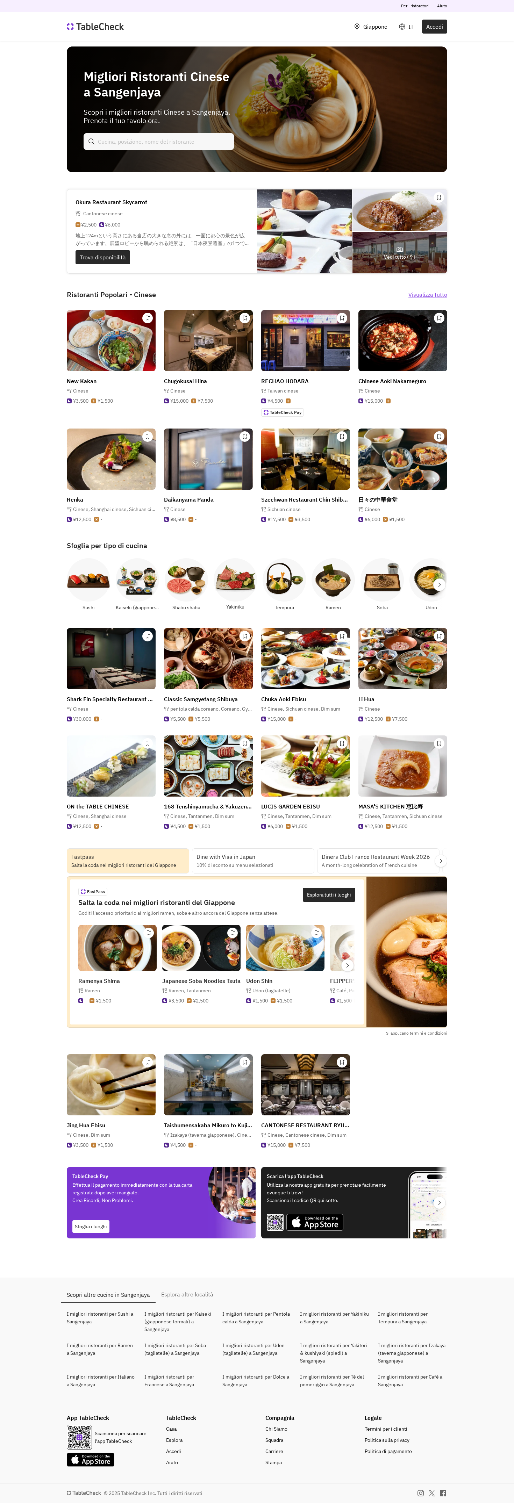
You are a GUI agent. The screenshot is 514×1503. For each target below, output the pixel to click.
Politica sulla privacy (387, 1440)
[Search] (91, 141)
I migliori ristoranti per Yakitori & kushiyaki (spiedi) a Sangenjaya (333, 1353)
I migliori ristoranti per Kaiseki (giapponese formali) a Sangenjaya (177, 1321)
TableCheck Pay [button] (285, 412)
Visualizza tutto (427, 294)
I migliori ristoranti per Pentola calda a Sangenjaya (256, 1318)
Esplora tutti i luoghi (329, 895)
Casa (171, 1429)
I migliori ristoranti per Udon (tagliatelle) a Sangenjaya (253, 1349)
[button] (114, 509)
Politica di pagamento (388, 1451)
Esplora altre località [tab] (187, 1294)
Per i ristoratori (415, 5)
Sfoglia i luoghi (91, 1226)
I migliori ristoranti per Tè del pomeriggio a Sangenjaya (332, 1381)
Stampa (273, 1462)
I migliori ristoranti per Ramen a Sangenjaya (100, 1349)
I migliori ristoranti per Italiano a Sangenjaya (101, 1381)
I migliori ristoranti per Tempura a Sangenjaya (403, 1318)
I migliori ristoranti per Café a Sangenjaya (410, 1381)
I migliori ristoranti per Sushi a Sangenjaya (100, 1318)
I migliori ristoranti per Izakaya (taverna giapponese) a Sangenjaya (411, 1353)
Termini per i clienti (386, 1429)
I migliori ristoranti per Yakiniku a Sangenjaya (334, 1318)
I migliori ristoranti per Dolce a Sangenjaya (255, 1381)
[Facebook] (443, 1493)
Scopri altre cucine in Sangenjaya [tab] (108, 1294)
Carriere (274, 1451)
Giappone (375, 26)
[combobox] (159, 141)
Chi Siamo (276, 1429)
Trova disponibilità (103, 257)
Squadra (274, 1440)
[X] (432, 1493)
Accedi (434, 26)
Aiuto (442, 5)
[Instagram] (420, 1493)
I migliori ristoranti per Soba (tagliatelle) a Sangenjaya (175, 1349)
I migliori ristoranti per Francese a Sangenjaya (169, 1381)
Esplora (174, 1440)
